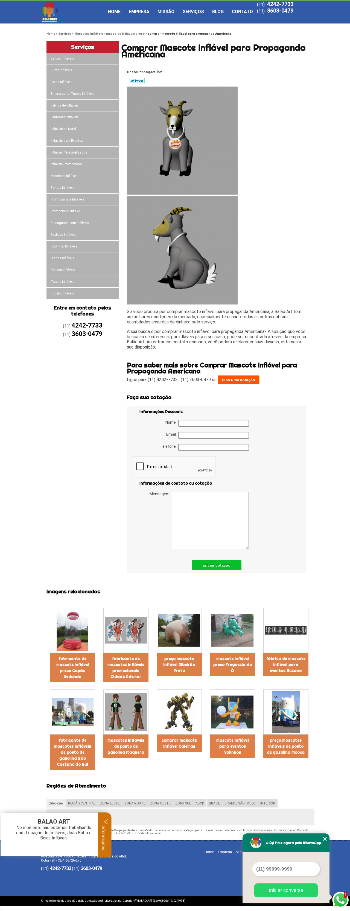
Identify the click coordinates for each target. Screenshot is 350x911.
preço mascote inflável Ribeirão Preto (179, 664)
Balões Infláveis (62, 58)
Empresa (139, 11)
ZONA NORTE (134, 803)
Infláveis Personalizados (69, 152)
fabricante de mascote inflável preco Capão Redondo (72, 667)
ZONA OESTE (160, 803)
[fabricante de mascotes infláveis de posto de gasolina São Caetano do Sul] (72, 712)
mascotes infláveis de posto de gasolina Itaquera (125, 746)
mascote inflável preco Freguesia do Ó (232, 664)
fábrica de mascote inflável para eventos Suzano (285, 664)
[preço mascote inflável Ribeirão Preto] (179, 630)
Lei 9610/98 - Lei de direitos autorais (139, 833)
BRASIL (214, 803)
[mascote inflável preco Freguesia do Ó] (232, 630)
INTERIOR (267, 803)
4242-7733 (280, 4)
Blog (218, 11)
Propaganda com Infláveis (70, 223)
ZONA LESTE (110, 803)
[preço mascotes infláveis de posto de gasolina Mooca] (285, 712)
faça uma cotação (238, 380)
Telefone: (169, 446)
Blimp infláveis (61, 70)
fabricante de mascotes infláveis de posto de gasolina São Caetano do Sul (72, 752)
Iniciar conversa (286, 890)
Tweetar (137, 80)
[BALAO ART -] (72, 12)
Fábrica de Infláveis (65, 105)
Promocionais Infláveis (67, 199)
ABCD (200, 803)
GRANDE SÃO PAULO (240, 803)
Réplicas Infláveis (63, 235)
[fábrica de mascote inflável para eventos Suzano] (285, 630)
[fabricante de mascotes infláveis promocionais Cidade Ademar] (125, 630)
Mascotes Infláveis (64, 176)
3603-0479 (280, 10)
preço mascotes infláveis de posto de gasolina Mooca (286, 746)
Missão (166, 11)
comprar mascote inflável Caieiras (179, 743)
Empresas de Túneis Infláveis (72, 94)
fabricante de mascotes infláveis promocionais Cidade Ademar (125, 667)
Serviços (193, 11)
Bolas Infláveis (61, 82)
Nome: (171, 422)
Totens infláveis (62, 282)
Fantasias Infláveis (65, 117)
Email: (172, 434)
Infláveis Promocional (67, 164)
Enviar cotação (217, 565)
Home (114, 11)
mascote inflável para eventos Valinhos (232, 746)
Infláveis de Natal (63, 129)
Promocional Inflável (66, 211)
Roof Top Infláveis (64, 246)
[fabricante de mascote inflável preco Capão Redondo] (72, 630)
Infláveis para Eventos (67, 141)
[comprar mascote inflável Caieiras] (179, 712)
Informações (103, 837)
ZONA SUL (183, 803)
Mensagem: (161, 494)
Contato (242, 11)
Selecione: (56, 803)
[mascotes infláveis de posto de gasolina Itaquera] (125, 712)
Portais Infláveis (62, 188)
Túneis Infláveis (62, 293)
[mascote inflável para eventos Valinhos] (232, 712)
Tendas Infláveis (63, 270)
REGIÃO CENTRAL (81, 803)
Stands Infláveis (62, 258)
